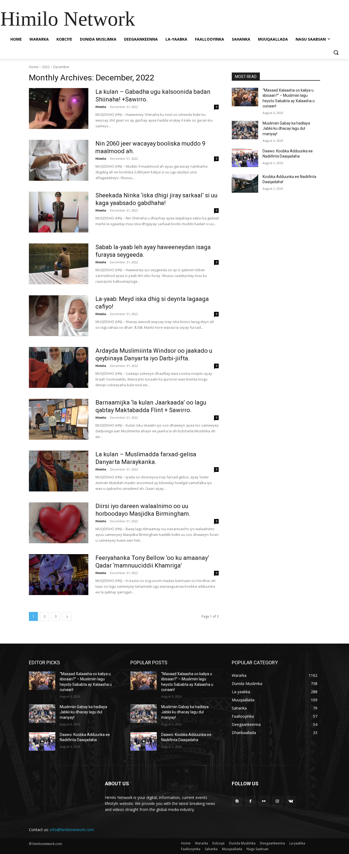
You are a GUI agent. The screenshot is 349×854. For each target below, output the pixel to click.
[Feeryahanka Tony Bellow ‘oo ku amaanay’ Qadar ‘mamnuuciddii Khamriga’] (58, 574)
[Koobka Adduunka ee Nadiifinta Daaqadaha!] (245, 183)
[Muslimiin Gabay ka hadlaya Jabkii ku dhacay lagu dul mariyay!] (245, 130)
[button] (335, 52)
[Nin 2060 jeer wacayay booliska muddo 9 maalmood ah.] (58, 160)
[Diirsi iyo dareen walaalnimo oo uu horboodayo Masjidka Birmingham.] (58, 522)
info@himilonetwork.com (72, 829)
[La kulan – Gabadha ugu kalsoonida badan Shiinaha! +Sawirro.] (58, 108)
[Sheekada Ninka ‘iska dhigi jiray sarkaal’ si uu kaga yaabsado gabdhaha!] (58, 212)
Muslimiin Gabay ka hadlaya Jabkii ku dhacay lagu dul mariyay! (286, 128)
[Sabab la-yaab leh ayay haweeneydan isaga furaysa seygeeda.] (58, 263)
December (61, 67)
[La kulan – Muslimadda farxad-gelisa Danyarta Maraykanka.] (58, 471)
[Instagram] (277, 801)
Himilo (100, 107)
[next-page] (67, 616)
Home (33, 67)
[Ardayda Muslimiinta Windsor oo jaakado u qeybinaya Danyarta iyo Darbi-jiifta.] (58, 367)
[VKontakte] (290, 801)
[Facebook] (250, 801)
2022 (46, 67)
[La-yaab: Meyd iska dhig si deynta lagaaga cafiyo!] (58, 315)
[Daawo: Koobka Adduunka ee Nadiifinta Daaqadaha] (245, 158)
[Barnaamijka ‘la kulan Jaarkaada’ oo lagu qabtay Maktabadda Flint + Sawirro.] (58, 419)
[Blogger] (237, 801)
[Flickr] (263, 801)
